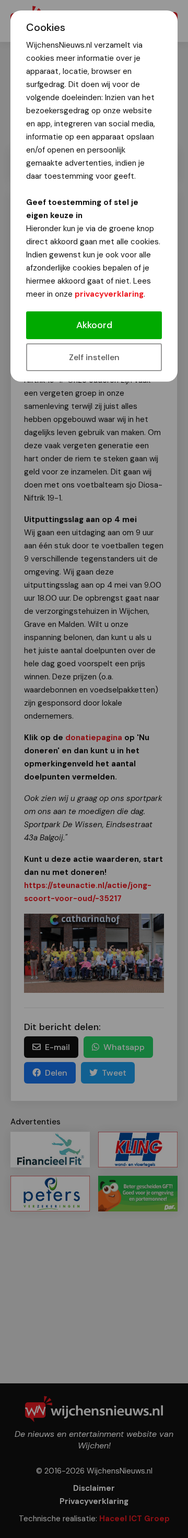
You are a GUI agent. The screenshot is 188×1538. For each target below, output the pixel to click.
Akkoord (94, 325)
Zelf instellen (94, 357)
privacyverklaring (109, 294)
